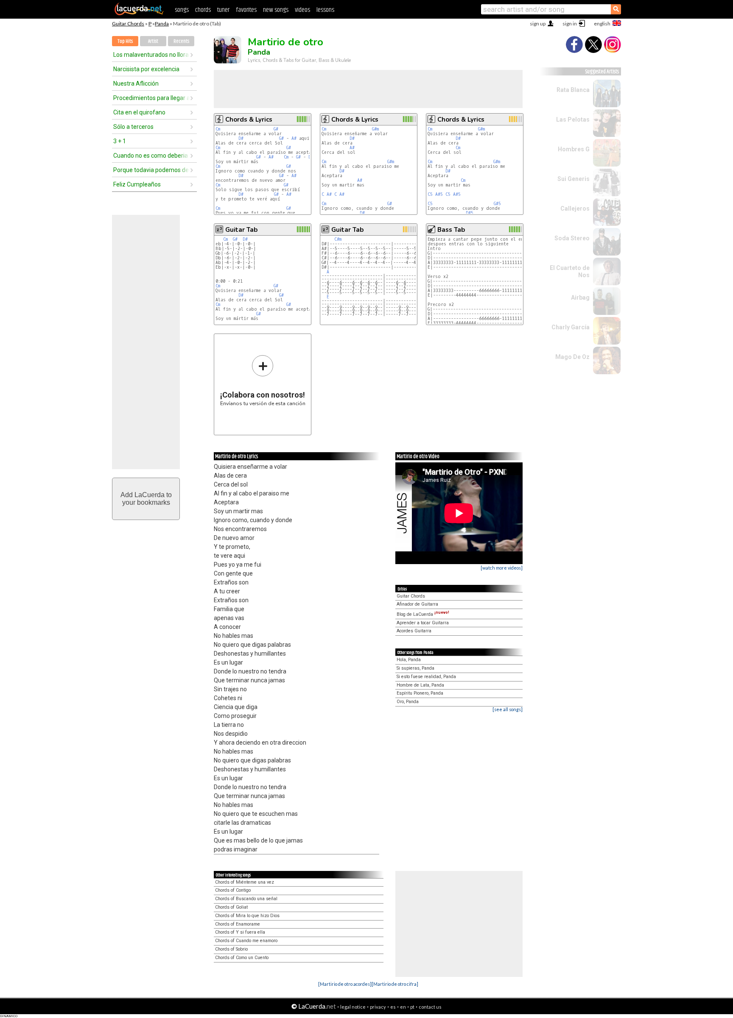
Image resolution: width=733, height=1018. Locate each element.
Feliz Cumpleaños (137, 184)
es (393, 1007)
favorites (246, 10)
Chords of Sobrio (231, 949)
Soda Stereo (572, 238)
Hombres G (574, 149)
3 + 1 (119, 141)
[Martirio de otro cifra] (395, 984)
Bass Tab (451, 229)
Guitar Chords (128, 23)
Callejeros (575, 208)
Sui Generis (573, 178)
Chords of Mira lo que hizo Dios (247, 915)
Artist (153, 41)
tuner (223, 10)
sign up (538, 23)
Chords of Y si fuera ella (240, 932)
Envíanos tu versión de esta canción (262, 380)
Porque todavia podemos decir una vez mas (151, 170)
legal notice (353, 1007)
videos (302, 10)
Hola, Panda (409, 659)
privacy (378, 1007)
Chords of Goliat (231, 907)
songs (182, 10)
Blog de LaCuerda (423, 614)
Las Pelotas (573, 119)
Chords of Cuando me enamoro (246, 940)
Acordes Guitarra (414, 631)
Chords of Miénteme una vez (244, 882)
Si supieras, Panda (415, 668)
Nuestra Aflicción (136, 83)
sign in (569, 23)
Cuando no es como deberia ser (151, 155)
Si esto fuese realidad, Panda (426, 676)
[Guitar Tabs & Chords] (139, 13)
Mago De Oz (572, 356)
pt (412, 1007)
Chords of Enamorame (237, 924)
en (403, 1007)
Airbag (580, 297)
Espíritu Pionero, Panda (420, 693)
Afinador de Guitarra (417, 604)
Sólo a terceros (133, 126)
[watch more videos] (502, 567)
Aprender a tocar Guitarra (423, 623)
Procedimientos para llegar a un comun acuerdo (151, 98)
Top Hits (125, 41)
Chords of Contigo (233, 890)
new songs (275, 10)
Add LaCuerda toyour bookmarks (146, 498)
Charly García (570, 327)
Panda (162, 23)
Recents (181, 41)
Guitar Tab (241, 229)
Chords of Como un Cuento (242, 957)
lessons (325, 10)
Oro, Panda (408, 701)
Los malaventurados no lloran (151, 54)
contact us (430, 1007)
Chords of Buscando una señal (246, 898)
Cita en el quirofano (139, 112)
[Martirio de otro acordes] (345, 984)
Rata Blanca (573, 89)
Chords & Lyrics (248, 119)
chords (203, 10)
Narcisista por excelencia (146, 69)
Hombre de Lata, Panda (420, 685)
